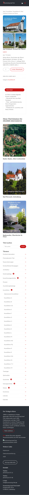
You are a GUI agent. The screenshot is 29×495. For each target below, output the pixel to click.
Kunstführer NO (8, 341)
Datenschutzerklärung (9, 453)
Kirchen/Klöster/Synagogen (10, 266)
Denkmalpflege (7, 274)
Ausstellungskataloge (9, 286)
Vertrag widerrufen (10, 462)
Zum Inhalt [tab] (9, 90)
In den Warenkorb (17, 69)
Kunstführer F (8, 313)
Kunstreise (6, 392)
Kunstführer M (8, 337)
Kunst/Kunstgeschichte (9, 278)
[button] (23, 18)
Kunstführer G (8, 317)
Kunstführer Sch (8, 356)
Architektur (6, 270)
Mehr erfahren (8, 431)
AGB (4, 457)
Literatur (5, 396)
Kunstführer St (8, 360)
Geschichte (6, 379)
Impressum (6, 450)
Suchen (23, 246)
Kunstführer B (16, 11)
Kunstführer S (8, 352)
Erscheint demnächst (9, 254)
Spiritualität (6, 375)
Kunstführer (9, 11)
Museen (5, 282)
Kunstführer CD (8, 306)
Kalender (5, 400)
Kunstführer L (8, 333)
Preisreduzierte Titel (8, 258)
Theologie (6, 371)
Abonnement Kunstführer (11, 294)
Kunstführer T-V (8, 364)
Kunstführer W (8, 368)
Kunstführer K (8, 329)
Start (4, 11)
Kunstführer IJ (8, 325)
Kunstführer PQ (8, 344)
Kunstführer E (8, 309)
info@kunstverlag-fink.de (10, 482)
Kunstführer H (8, 321)
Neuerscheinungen (8, 262)
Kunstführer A (8, 298)
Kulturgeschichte (7, 384)
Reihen (5, 388)
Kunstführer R (8, 348)
